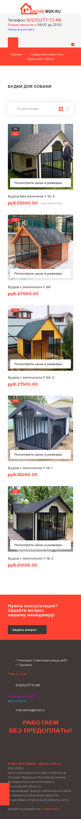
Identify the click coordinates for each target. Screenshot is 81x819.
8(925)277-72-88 (44, 20)
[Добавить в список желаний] (68, 129)
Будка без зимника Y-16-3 (31, 196)
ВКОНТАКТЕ (17, 701)
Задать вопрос (25, 629)
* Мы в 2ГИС (17, 674)
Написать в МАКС (22, 29)
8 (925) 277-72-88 (28, 685)
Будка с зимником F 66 (29, 287)
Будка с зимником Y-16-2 (31, 558)
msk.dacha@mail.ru (30, 710)
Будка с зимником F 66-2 (31, 377)
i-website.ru (51, 809)
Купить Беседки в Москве (27, 772)
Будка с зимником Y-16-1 (30, 468)
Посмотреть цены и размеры (38, 183)
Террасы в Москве (35, 777)
